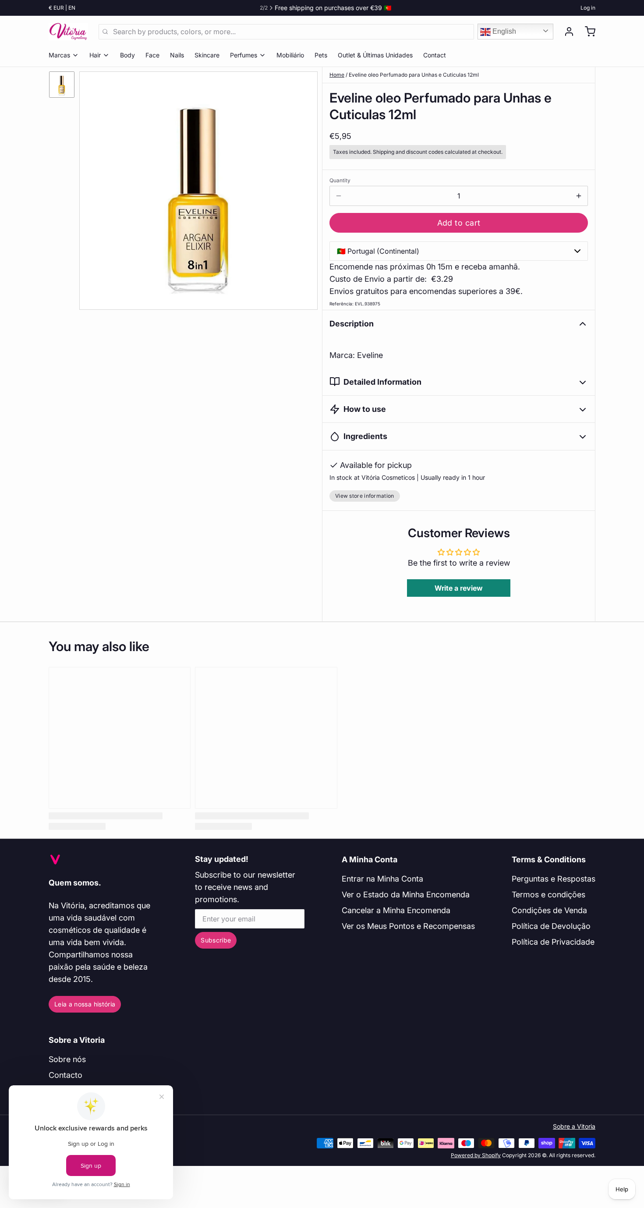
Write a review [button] (459, 588)
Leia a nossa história (84, 1004)
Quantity (339, 180)
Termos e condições (548, 894)
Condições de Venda (549, 910)
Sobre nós (67, 1059)
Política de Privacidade (553, 941)
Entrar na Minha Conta (382, 878)
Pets (321, 55)
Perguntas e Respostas (553, 878)
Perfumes (243, 55)
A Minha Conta (369, 859)
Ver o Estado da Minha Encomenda (406, 894)
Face (152, 55)
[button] (458, 223)
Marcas (59, 55)
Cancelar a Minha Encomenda (396, 910)
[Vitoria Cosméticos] (68, 31)
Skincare (207, 55)
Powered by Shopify (476, 1155)
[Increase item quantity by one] (578, 195)
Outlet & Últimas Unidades (375, 55)
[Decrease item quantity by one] (338, 195)
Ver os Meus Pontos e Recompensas (408, 926)
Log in (587, 7)
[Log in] (565, 31)
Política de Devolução (551, 926)
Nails (177, 55)
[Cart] (586, 31)
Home (336, 74)
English (503, 31)
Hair (95, 55)
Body (127, 55)
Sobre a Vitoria (77, 1040)
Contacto (65, 1075)
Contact (434, 55)
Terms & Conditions (549, 859)
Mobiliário (290, 55)
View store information (364, 495)
